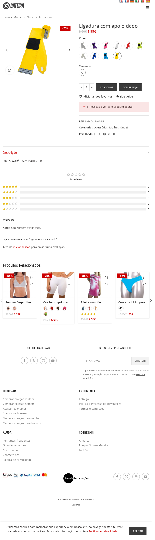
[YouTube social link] (53, 360)
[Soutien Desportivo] (20, 285)
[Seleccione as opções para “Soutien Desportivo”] (31, 277)
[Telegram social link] (114, 134)
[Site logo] (16, 5)
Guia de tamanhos (14, 445)
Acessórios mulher (14, 408)
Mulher (18, 17)
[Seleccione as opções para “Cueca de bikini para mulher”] (144, 277)
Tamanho (85, 66)
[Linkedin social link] (109, 134)
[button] (6, 50)
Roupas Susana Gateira (93, 445)
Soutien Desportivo (18, 302)
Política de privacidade (17, 460)
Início (6, 17)
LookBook (85, 450)
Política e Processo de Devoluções (100, 404)
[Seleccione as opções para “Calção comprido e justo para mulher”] (69, 277)
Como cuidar (11, 450)
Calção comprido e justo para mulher (55, 304)
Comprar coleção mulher (18, 399)
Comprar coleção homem (19, 404)
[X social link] (99, 134)
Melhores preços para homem (22, 423)
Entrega (84, 399)
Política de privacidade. (103, 531)
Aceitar (138, 531)
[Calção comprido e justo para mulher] (57, 285)
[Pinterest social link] (104, 134)
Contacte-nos (11, 455)
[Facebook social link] (95, 134)
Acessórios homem (15, 413)
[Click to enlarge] (10, 70)
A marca (84, 440)
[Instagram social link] (43, 360)
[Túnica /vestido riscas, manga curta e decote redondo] (95, 285)
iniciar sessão (21, 247)
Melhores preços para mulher (22, 418)
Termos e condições (91, 408)
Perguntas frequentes (16, 440)
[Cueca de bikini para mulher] (132, 285)
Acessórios (45, 17)
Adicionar (106, 87)
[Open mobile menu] (147, 7)
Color (82, 38)
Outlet (31, 17)
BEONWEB (76, 505)
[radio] (83, 45)
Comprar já (130, 87)
